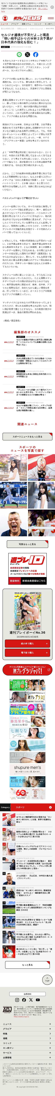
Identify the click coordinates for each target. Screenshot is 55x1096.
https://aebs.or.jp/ (21, 1017)
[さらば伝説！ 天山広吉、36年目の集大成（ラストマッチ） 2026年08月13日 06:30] (13, 523)
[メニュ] (51, 18)
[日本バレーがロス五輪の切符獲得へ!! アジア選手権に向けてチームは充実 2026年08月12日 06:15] (41, 523)
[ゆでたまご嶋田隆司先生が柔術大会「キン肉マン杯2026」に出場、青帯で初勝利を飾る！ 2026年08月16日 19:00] (41, 467)
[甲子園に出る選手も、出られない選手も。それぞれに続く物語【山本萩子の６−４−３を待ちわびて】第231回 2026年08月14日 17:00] (41, 495)
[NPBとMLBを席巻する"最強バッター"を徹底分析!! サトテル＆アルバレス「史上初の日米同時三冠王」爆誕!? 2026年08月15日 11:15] (13, 495)
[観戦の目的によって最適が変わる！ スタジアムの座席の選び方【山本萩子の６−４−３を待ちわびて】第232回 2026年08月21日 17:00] (13, 467)
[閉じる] (52, 7)
